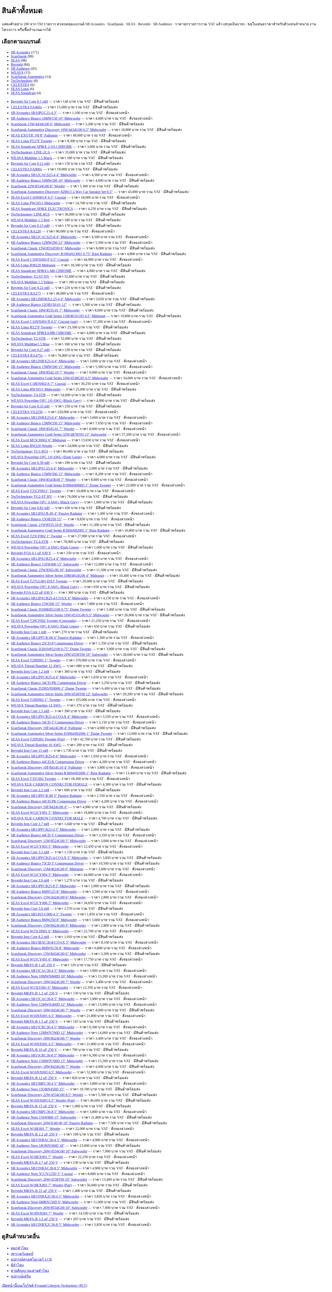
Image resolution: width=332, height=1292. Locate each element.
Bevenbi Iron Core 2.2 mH (30, 790)
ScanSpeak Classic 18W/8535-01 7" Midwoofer (45, 310)
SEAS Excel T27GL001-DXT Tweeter (39, 581)
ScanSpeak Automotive (27, 77)
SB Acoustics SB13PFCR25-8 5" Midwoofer (43, 886)
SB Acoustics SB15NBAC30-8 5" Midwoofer (44, 1168)
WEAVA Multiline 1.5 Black (31, 158)
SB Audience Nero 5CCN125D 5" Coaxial (42, 1174)
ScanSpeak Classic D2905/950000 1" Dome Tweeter (49, 688)
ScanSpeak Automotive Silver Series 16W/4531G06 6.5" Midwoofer (60, 615)
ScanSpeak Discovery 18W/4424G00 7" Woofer (45, 982)
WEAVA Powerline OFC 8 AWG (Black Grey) (45, 587)
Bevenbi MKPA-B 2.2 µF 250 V (34, 1134)
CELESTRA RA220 (26, 231)
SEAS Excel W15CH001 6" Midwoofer (40, 931)
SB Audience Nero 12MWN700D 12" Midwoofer (47, 1033)
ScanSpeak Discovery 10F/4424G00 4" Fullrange (46, 728)
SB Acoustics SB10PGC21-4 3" (34, 113)
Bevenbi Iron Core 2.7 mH (30, 824)
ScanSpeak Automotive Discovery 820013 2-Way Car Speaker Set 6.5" (62, 192)
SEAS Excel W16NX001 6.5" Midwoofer (41, 1016)
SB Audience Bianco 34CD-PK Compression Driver (48, 683)
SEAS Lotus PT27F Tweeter (31, 141)
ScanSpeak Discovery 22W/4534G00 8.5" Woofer (47, 1095)
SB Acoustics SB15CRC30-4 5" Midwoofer (42, 1027)
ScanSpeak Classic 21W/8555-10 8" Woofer (42, 525)
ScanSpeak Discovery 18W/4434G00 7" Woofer (45, 1010)
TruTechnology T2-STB (28, 338)
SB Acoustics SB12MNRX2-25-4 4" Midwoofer (46, 299)
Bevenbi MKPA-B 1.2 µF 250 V (34, 993)
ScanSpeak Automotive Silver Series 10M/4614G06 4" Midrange (57, 575)
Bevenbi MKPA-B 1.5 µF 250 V (34, 1021)
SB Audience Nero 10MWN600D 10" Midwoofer (47, 976)
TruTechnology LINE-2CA (30, 152)
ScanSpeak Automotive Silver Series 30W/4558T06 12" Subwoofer (59, 694)
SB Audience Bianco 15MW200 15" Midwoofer (45, 367)
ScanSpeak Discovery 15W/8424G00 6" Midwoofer (48, 925)
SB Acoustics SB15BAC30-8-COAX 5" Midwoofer (48, 942)
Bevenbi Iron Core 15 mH (29, 750)
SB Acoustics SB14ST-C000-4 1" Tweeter (41, 914)
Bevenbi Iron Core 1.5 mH (30, 711)
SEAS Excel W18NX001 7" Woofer (37, 1213)
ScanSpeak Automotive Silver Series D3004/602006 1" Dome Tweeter (61, 734)
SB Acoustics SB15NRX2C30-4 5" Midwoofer (45, 1196)
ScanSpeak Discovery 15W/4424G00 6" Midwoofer (48, 897)
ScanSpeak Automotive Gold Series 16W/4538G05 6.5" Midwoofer (59, 378)
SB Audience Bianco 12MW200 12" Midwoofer (45, 242)
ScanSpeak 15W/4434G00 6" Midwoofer (40, 124)
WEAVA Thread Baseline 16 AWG (36, 745)
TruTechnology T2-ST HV (30, 276)
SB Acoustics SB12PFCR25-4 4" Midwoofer (43, 677)
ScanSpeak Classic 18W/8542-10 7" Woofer (42, 372)
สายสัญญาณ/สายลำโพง (30, 1271)
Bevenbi (17, 64)
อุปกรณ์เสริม (21, 1276)
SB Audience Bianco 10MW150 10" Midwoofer (45, 118)
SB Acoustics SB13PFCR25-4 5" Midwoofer (43, 829)
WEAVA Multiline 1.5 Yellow (32, 282)
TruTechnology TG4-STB (29, 542)
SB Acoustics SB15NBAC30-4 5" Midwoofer (44, 1140)
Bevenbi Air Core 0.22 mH (30, 288)
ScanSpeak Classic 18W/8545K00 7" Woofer (43, 480)
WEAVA (17, 72)
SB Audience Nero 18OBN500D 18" (38, 1146)
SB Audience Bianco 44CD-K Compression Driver (47, 762)
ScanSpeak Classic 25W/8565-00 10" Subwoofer (46, 570)
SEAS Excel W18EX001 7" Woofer (37, 1157)
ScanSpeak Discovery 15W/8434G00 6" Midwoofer (48, 954)
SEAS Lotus (20, 89)
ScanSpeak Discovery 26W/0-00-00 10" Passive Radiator (52, 1123)
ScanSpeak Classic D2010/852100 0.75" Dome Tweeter (51, 649)
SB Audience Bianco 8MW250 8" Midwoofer (44, 920)
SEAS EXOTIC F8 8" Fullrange (34, 135)
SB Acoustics (20, 52)
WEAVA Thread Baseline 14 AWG (36, 705)
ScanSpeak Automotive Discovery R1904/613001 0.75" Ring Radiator (61, 254)
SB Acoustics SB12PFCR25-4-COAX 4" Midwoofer (49, 717)
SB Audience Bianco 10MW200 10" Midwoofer (45, 180)
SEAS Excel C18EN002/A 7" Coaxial (38, 384)
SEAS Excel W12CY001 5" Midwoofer (40, 813)
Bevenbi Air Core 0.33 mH (30, 406)
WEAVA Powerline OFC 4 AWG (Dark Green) (45, 547)
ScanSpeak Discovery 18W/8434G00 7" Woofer (45, 1067)
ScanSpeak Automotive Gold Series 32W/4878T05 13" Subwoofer (59, 434)
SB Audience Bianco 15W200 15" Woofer (41, 604)
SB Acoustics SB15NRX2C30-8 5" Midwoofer (45, 1225)
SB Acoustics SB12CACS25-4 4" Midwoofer (44, 175)
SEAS (15, 60)
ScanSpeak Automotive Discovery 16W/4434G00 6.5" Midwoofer (58, 130)
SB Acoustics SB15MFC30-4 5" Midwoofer (43, 1083)
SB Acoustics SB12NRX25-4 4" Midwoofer (43, 361)
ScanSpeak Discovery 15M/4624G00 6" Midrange (47, 869)
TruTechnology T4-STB (28, 395)
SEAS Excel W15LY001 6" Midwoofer (39, 987)
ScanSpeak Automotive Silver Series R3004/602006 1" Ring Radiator (61, 773)
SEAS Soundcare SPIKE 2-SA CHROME (41, 147)
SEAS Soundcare (23, 93)
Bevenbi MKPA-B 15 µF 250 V (34, 1106)
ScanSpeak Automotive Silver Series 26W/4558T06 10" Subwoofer (59, 654)
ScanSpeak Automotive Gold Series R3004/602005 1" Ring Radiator (60, 530)
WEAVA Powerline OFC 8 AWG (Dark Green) (45, 626)
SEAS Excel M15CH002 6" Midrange (38, 440)
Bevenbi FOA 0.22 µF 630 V (32, 592)
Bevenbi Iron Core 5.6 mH (30, 908)
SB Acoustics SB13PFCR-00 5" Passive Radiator (46, 796)
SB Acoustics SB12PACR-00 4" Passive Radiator (46, 513)
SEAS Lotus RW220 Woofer (31, 446)
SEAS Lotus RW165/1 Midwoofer (36, 389)
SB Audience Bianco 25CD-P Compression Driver (47, 643)
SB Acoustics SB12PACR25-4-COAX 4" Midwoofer (49, 598)
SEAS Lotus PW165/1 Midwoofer (35, 203)
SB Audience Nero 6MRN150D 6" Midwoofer (44, 1202)
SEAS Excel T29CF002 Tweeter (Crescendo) (43, 621)
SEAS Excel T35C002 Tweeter (33, 779)
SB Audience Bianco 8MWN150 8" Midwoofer (45, 948)
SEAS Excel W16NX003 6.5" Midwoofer (41, 1072)
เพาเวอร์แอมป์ (22, 1254)
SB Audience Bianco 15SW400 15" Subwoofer (45, 564)
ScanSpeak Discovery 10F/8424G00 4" (39, 807)
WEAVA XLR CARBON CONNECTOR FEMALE (49, 784)
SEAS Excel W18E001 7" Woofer (35, 1129)
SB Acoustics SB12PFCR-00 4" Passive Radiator (46, 638)
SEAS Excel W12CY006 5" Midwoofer (40, 903)
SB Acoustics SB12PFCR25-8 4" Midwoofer (43, 756)
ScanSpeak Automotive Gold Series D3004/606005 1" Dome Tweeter (61, 485)
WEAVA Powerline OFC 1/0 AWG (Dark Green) (46, 457)
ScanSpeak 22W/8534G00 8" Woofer (38, 186)
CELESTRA (20, 85)
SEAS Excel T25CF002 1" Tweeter (36, 536)
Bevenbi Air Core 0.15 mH (30, 226)
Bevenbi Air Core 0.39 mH (30, 463)
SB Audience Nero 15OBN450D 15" (38, 1089)
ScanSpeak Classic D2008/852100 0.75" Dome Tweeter (51, 609)
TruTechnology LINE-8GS (30, 214)
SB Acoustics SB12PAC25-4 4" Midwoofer (42, 468)
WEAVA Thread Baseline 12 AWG (36, 666)
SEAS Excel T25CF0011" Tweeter (36, 491)
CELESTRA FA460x (26, 107)
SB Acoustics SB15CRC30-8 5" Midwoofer (42, 1055)
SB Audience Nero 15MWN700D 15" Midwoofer (47, 1061)
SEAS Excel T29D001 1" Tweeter (36, 660)
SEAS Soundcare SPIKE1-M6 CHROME (41, 271)
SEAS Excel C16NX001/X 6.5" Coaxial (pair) (44, 322)
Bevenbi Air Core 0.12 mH (30, 163)
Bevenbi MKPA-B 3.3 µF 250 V (34, 1219)
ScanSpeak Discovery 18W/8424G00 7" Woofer (45, 1038)
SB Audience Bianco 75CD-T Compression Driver (47, 863)
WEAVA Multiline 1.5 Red (30, 220)
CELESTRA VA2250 (26, 412)
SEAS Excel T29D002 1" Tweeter (36, 700)
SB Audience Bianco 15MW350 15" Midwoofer (45, 423)
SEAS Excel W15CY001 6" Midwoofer (40, 959)
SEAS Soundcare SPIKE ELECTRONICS (42, 209)
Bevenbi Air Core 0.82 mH (30, 508)
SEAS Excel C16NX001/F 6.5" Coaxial (40, 259)
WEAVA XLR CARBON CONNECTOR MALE (47, 818)
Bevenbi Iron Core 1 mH (29, 632)
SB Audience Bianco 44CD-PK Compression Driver (48, 801)
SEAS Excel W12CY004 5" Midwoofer (40, 875)
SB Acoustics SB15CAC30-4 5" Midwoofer (43, 971)
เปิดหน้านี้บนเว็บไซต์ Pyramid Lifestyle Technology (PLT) (44, 1285)
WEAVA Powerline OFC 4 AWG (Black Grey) (45, 502)
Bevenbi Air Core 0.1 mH (29, 101)
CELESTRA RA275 (26, 293)
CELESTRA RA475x (27, 355)
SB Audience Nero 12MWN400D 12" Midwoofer (47, 1004)
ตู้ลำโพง (17, 1265)
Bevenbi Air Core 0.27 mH (30, 350)
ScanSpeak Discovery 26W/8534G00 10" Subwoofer (49, 1208)
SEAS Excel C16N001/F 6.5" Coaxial (38, 197)
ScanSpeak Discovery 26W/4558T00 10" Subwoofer (49, 1179)
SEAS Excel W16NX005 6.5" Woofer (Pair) (43, 1100)
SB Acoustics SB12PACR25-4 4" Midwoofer (43, 559)
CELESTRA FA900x (26, 169)
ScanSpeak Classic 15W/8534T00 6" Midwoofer (46, 248)
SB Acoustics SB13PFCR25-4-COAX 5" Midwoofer (49, 858)
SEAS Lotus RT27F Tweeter (31, 327)
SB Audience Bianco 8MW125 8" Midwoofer (44, 892)
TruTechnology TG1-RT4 (29, 451)
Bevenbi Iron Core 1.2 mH (30, 671)
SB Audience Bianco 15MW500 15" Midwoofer (45, 474)
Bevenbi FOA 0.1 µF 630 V (31, 553)
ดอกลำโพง (19, 1248)
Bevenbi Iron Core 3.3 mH (30, 852)
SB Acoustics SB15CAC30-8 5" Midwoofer (43, 999)
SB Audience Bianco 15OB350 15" (36, 519)
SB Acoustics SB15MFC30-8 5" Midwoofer (43, 1112)
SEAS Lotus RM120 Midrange (33, 265)
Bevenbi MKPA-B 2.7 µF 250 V (34, 1162)
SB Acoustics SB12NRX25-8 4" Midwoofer (43, 417)
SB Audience (20, 68)
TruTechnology (22, 81)
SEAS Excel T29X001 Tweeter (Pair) (38, 739)
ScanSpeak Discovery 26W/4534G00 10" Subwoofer (49, 1151)
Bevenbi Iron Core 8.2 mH (30, 937)
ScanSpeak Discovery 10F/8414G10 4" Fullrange (46, 767)
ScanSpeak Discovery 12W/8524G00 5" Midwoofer (48, 841)
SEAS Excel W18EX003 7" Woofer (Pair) (41, 1185)
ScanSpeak (19, 56)
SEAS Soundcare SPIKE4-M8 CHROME (41, 333)
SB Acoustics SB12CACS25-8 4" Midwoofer (44, 237)
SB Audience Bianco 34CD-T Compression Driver (47, 722)
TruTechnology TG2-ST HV (31, 496)
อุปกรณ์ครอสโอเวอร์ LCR (31, 1259)
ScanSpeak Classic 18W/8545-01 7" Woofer (42, 429)
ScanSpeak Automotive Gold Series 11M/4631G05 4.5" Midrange (58, 316)
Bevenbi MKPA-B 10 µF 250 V (34, 1050)
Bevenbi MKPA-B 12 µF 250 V (34, 1078)
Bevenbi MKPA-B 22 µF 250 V (34, 1191)
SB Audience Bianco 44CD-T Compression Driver (47, 835)
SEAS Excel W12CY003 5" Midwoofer (40, 846)
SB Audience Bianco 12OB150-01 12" (39, 305)
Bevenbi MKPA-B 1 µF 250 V (33, 965)
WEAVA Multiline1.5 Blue (30, 344)
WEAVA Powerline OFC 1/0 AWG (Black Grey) (46, 401)
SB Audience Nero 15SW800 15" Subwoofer (43, 1117)
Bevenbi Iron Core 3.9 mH (30, 880)
